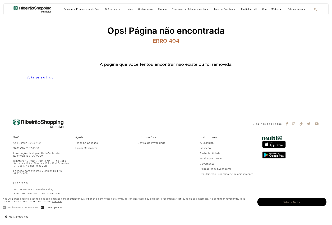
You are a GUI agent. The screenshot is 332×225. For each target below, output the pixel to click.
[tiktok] (301, 124)
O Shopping (111, 9)
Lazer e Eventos (223, 9)
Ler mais (57, 202)
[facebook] (287, 124)
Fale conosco (295, 9)
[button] (113, 9)
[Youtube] (317, 124)
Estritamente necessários (22, 207)
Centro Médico (270, 9)
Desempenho (54, 207)
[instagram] (294, 124)
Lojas (129, 9)
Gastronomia (145, 9)
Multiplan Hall (249, 9)
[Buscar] (315, 9)
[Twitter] (309, 124)
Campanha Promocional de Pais (81, 9)
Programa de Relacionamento (189, 9)
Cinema (162, 9)
